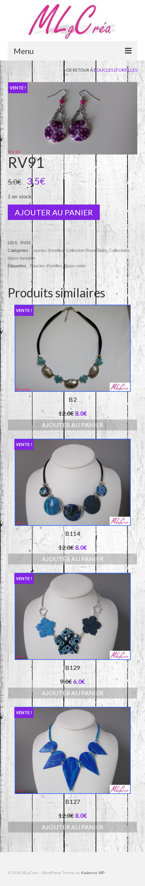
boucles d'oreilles (115, 69)
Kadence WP (93, 873)
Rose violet (75, 265)
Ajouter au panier (54, 212)
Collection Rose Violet (86, 250)
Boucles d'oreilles (46, 265)
